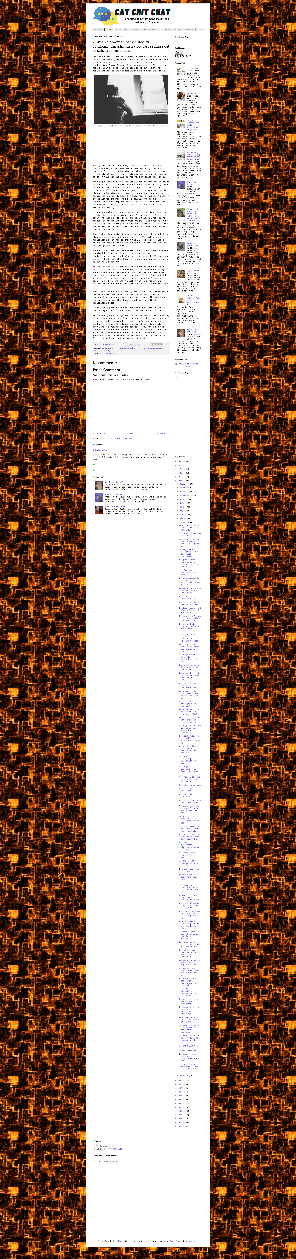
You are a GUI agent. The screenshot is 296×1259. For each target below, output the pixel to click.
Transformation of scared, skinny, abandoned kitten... (189, 935)
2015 (180, 1100)
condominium (107, 348)
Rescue (118, 29)
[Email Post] (148, 345)
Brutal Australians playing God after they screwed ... (190, 837)
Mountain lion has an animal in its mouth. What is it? (189, 809)
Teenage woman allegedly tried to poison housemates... (188, 553)
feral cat (141, 348)
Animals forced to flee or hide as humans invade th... (189, 1039)
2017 (180, 1092)
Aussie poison (189, 29)
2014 (180, 1104)
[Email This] (152, 344)
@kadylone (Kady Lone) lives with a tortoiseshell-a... (189, 972)
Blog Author (135, 29)
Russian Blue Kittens (116, 507)
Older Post (163, 434)
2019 (180, 1084)
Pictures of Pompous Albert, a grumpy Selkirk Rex (190, 905)
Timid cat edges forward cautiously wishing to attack (190, 637)
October (184, 492)
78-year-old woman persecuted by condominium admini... (189, 1029)
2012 (180, 1111)
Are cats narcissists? (187, 597)
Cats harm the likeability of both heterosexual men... (190, 819)
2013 (180, 1107)
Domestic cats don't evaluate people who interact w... (190, 590)
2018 (180, 1088)
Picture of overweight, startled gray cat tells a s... (190, 846)
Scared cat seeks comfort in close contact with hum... (189, 648)
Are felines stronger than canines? (187, 704)
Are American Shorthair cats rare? (188, 572)
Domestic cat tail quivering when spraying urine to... (189, 878)
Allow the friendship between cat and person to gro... (189, 992)
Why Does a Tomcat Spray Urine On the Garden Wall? (193, 156)
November (185, 488)
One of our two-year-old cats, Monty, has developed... (188, 953)
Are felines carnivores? (186, 790)
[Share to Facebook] (159, 344)
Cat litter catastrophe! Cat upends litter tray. (189, 760)
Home (131, 434)
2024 (180, 469)
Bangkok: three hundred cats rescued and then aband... (189, 563)
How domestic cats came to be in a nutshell (189, 528)
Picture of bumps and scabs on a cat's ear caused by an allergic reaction (188, 214)
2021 (180, 481)
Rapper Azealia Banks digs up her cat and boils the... (190, 925)
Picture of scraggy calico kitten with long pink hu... (189, 914)
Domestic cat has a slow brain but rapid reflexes (189, 962)
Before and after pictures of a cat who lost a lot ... (190, 627)
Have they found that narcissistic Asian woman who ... (190, 694)
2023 (180, 473)
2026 (180, 462)
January (184, 1076)
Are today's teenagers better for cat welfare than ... (189, 888)
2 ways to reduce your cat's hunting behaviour (190, 897)
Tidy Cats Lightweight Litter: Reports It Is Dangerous (194, 125)
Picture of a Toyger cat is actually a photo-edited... (190, 618)
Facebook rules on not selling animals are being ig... (190, 739)
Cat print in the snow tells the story (188, 855)
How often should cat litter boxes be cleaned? (189, 1019)
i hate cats (100, 450)
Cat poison (192, 93)
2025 (180, 465)
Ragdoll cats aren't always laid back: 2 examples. (190, 610)
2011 (180, 1115)
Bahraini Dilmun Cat (192, 244)
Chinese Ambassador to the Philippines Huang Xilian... (190, 581)
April (183, 515)
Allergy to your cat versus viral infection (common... (190, 729)
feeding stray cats (125, 348)
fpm (171, 1241)
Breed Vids (177, 29)
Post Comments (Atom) (120, 438)
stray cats (116, 351)
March (183, 519)
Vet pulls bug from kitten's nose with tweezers (189, 720)
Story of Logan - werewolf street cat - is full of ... (189, 1067)
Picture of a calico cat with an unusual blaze (190, 685)
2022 (180, 477)
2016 (180, 1096)
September (185, 496)
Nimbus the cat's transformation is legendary (190, 1001)
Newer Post (99, 434)
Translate (117, 1149)
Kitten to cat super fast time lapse (190, 801)
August (184, 499)
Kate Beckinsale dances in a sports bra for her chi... (188, 982)
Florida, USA (110, 353)
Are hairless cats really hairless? (189, 603)
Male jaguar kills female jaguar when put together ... (190, 542)
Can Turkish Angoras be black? (190, 535)
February (185, 522)
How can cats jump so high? (189, 870)
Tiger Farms (193, 271)
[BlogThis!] (155, 344)
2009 (180, 1123)
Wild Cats (155, 29)
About (126, 29)
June (182, 507)
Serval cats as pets (190, 785)
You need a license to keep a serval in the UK (189, 779)
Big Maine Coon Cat (115, 482)
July (182, 503)
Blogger (192, 1241)
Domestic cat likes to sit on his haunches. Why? (189, 712)
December (185, 484)
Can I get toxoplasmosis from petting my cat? (188, 770)
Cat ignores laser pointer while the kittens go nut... (190, 944)
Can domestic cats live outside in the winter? (189, 667)
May (182, 511)
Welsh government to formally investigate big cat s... (190, 658)
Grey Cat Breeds (113, 494)
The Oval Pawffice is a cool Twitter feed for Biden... (190, 829)
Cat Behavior (166, 29)
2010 (180, 1119)
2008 (180, 1127)
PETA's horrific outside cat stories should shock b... (188, 749)
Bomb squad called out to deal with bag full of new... (189, 676)
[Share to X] (157, 344)
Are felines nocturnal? (186, 795)
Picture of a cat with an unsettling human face (189, 1057)
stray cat (104, 351)
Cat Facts (109, 29)
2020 (180, 1081)
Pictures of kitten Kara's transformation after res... (189, 1010)
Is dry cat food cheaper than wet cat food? (189, 863)
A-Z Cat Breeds (97, 29)
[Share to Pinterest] (161, 344)
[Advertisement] (131, 146)
